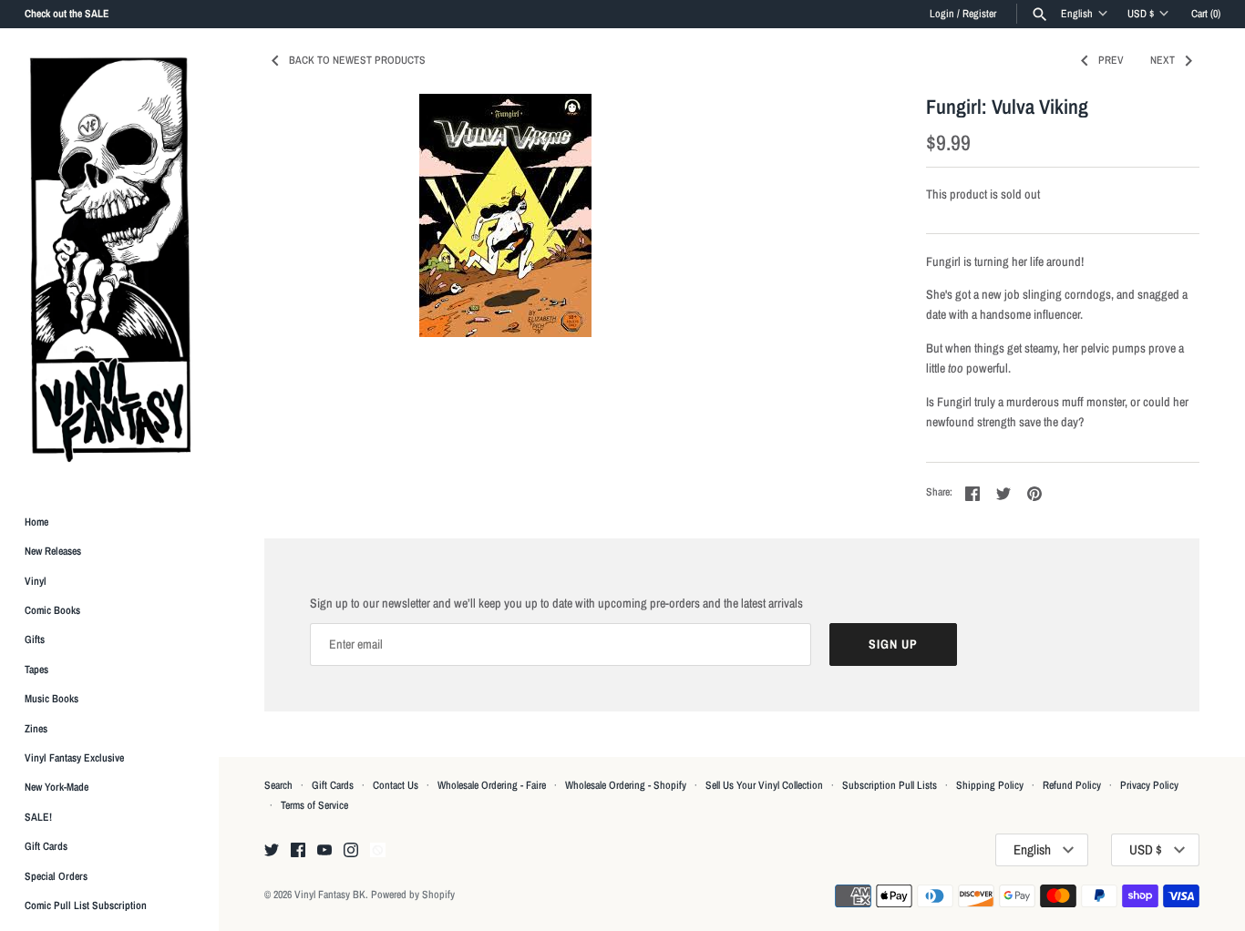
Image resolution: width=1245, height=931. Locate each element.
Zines (36, 728)
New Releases (53, 552)
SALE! (38, 817)
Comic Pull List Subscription (86, 905)
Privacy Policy (1149, 785)
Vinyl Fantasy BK (329, 894)
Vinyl (35, 581)
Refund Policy (1072, 785)
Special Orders (56, 876)
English (1077, 13)
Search (278, 785)
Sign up (893, 644)
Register (979, 13)
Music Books (51, 699)
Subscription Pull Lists (889, 785)
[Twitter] (271, 851)
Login (942, 13)
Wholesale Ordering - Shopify (625, 785)
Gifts (35, 640)
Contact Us (395, 785)
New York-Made (56, 788)
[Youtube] (324, 851)
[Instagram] (351, 851)
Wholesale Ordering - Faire (491, 785)
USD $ (1140, 13)
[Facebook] (298, 851)
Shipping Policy (990, 785)
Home (36, 522)
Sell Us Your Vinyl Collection (764, 785)
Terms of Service (314, 805)
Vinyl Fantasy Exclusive (74, 758)
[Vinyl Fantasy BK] (109, 259)
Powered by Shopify (413, 894)
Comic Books (52, 610)
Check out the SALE (67, 13)
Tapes (36, 669)
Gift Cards (46, 847)
